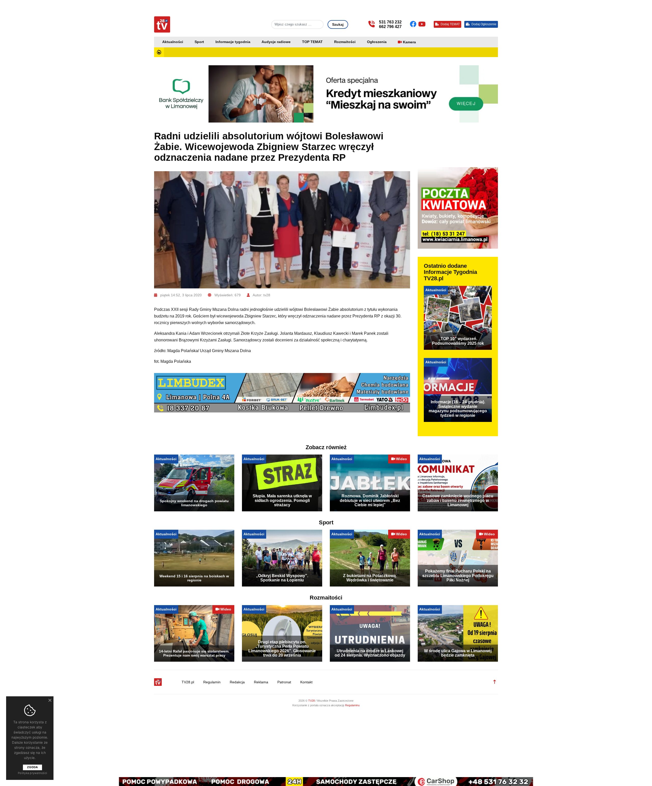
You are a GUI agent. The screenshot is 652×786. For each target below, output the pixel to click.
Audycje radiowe (276, 42)
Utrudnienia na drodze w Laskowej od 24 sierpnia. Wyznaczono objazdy (370, 653)
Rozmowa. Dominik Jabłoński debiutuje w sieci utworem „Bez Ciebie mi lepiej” (370, 500)
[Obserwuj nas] (414, 24)
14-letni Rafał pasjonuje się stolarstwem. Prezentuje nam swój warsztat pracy (194, 653)
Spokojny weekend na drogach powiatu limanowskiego (194, 503)
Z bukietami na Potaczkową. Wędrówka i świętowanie (370, 578)
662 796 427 (390, 26)
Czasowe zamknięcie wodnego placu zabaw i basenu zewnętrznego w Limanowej (457, 500)
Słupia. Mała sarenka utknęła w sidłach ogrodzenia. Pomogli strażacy (282, 500)
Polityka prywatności (32, 773)
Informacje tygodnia (232, 42)
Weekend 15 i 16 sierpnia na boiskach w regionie (194, 578)
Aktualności (172, 42)
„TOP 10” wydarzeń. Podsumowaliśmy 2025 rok (458, 341)
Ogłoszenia (377, 42)
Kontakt (306, 682)
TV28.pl (188, 682)
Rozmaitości (345, 42)
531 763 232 (390, 22)
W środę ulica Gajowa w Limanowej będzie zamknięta (458, 653)
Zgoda (32, 767)
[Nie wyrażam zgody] (49, 700)
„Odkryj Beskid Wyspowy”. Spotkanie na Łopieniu (282, 578)
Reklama (261, 682)
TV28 (312, 700)
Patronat (284, 682)
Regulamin (212, 682)
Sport (199, 42)
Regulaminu (352, 705)
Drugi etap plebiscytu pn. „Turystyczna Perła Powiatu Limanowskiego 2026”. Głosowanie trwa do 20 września (282, 649)
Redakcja (237, 682)
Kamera (409, 42)
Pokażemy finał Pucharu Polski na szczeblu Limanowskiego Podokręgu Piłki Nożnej (458, 575)
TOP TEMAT (312, 42)
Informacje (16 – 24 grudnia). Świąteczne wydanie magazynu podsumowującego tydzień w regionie (458, 409)
